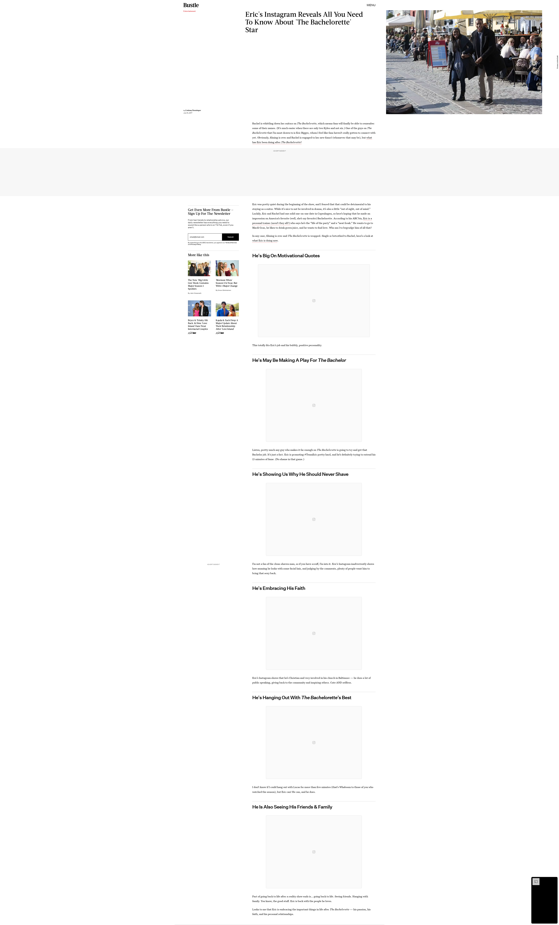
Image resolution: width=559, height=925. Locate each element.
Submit (231, 237)
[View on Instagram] (313, 300)
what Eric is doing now (265, 240)
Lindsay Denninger (193, 110)
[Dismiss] (554, 879)
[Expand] (534, 879)
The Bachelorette (291, 142)
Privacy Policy (196, 244)
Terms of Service (231, 243)
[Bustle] (191, 5)
